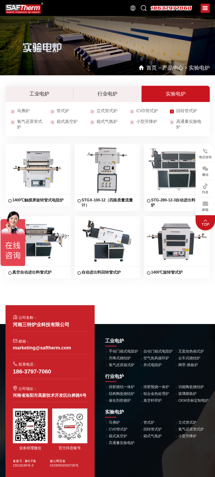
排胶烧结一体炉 (122, 387)
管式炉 (63, 111)
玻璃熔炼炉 (187, 393)
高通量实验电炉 (122, 443)
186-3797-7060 (32, 371)
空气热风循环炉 (156, 358)
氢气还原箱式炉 (122, 365)
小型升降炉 (146, 121)
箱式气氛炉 (106, 121)
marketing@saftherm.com (42, 347)
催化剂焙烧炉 (120, 400)
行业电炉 (107, 93)
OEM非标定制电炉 (193, 400)
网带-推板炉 (188, 365)
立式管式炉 (106, 111)
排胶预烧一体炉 (156, 387)
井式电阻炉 (152, 365)
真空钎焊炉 (152, 400)
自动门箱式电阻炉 (158, 351)
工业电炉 (39, 93)
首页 (151, 68)
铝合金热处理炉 (156, 393)
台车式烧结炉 (189, 358)
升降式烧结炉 (120, 358)
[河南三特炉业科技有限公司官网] (25, 7)
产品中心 (172, 68)
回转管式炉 (186, 111)
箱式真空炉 (67, 121)
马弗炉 (23, 111)
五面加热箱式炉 (191, 351)
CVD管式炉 (147, 111)
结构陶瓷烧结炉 (122, 393)
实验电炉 (199, 68)
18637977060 (171, 8)
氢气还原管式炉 (191, 429)
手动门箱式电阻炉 (123, 351)
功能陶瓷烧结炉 (191, 387)
